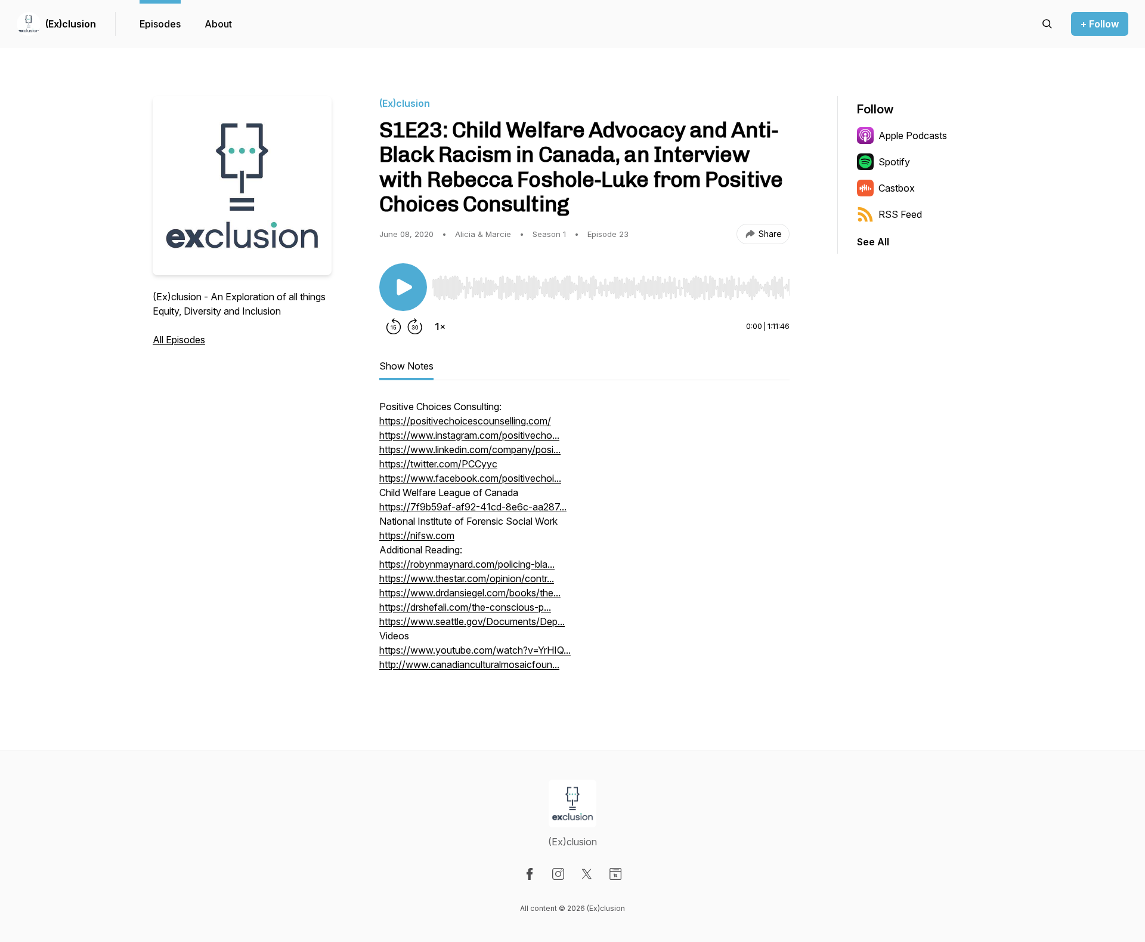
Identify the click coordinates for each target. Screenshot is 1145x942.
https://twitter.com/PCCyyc (438, 464)
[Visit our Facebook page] (530, 874)
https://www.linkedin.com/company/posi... (470, 449)
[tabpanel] (584, 541)
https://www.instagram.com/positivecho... (469, 435)
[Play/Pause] (403, 287)
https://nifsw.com (416, 535)
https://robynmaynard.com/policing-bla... (467, 564)
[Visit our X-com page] (587, 874)
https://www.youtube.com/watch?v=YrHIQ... (475, 650)
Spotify (894, 162)
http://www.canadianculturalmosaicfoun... (469, 664)
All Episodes (179, 340)
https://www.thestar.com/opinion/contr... (466, 578)
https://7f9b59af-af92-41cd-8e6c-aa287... (473, 507)
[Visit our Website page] (615, 874)
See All (873, 242)
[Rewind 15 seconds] (393, 326)
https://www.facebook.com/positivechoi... (470, 478)
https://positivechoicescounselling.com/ (465, 421)
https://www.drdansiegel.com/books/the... (470, 593)
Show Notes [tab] (406, 366)
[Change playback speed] (440, 326)
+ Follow (1100, 24)
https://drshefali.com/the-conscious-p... (465, 607)
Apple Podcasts (912, 135)
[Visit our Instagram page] (558, 874)
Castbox (896, 188)
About (218, 24)
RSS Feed (900, 214)
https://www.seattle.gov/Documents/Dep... (472, 621)
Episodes (160, 24)
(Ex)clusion (70, 24)
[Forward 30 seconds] (415, 326)
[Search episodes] (1047, 24)
